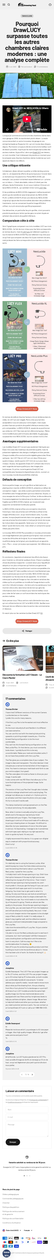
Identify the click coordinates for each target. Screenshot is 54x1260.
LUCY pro (26, 232)
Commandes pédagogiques (13, 1198)
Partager (28, 631)
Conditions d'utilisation (12, 1223)
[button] (7, 1254)
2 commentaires (11, 685)
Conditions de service (15, 1102)
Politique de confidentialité (38, 1100)
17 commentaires (42, 67)
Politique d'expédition (11, 1207)
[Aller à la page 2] (32, 1074)
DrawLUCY (37, 152)
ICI (41, 613)
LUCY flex (42, 188)
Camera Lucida (27, 16)
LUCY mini (44, 434)
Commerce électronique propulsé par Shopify (29, 1253)
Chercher (6, 1203)
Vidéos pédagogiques (11, 1194)
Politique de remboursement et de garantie (13, 1212)
